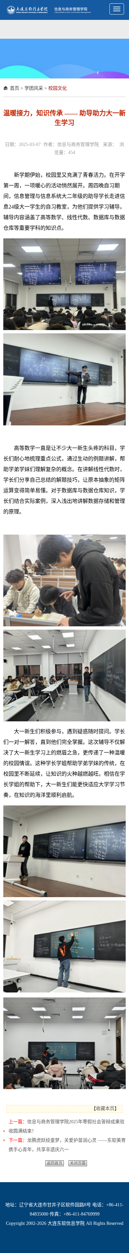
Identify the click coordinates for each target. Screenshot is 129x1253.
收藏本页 (105, 1108)
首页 (14, 88)
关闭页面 (78, 1163)
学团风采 (33, 88)
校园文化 (57, 88)
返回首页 (55, 1163)
